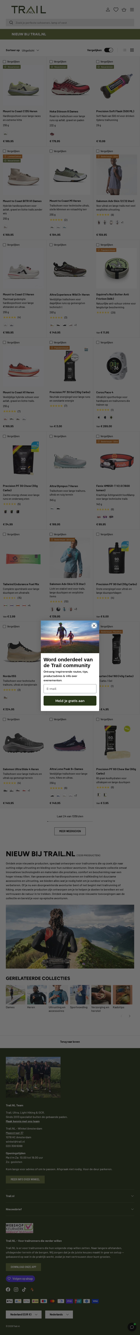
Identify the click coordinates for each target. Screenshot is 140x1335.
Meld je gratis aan (70, 700)
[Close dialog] (94, 626)
